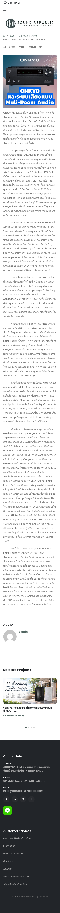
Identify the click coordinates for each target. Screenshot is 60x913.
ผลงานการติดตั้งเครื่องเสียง (17, 838)
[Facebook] (6, 799)
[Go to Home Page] (4, 36)
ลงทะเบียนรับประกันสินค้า (16, 876)
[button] (26, 727)
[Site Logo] (30, 23)
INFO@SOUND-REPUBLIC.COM (23, 791)
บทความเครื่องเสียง (13, 853)
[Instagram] (23, 799)
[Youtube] (15, 799)
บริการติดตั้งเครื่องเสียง (15, 884)
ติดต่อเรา (8, 869)
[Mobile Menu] (5, 12)
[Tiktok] (31, 799)
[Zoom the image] (7, 808)
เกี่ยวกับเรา (8, 861)
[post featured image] (30, 691)
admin (22, 47)
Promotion (9, 846)
